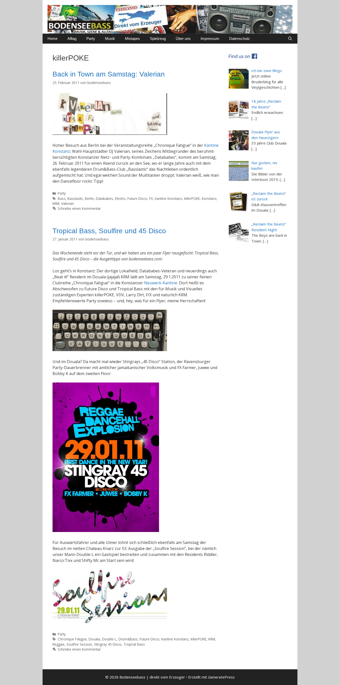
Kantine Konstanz (168, 198)
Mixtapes (132, 38)
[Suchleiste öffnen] (290, 39)
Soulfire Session (79, 644)
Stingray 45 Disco (107, 644)
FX (151, 198)
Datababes (104, 198)
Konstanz (209, 198)
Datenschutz (239, 38)
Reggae (58, 644)
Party (90, 38)
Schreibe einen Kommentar (79, 208)
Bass (61, 198)
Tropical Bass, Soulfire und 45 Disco (109, 231)
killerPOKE (192, 198)
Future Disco (137, 198)
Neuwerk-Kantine (160, 283)
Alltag (71, 38)
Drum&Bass (128, 639)
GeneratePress (221, 677)
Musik (110, 38)
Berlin (89, 198)
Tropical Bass (134, 644)
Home (52, 38)
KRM (56, 203)
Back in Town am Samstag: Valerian (109, 74)
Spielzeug (158, 38)
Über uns (183, 38)
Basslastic (75, 198)
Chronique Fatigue (72, 639)
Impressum (210, 38)
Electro (120, 198)
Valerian (67, 203)
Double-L (109, 639)
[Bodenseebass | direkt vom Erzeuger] (170, 19)
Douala (94, 639)
